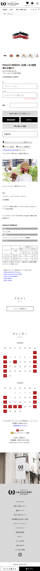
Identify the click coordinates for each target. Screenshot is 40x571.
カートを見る (20, 541)
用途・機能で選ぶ (21, 10)
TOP (4, 14)
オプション (10, 14)
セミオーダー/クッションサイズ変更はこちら (18, 142)
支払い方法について (20, 515)
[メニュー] (37, 3)
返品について (20, 510)
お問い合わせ (20, 545)
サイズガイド (20, 502)
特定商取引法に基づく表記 (20, 519)
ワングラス (33, 10)
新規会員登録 (11, 120)
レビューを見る (9, 147)
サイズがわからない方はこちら (30, 98)
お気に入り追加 (21, 126)
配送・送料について (20, 506)
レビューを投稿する (24, 147)
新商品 (5, 10)
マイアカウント (20, 528)
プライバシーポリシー (20, 523)
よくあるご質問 (20, 550)
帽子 (11, 10)
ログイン (29, 120)
